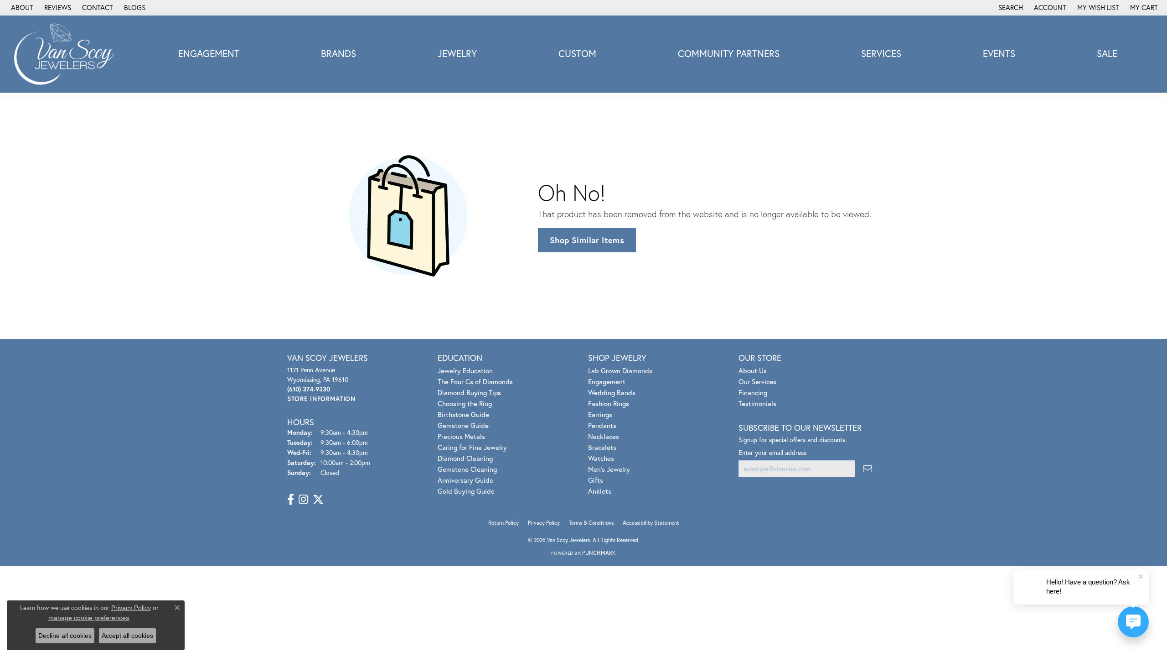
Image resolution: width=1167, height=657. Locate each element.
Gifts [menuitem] (595, 480)
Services (881, 53)
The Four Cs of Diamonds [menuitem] (475, 381)
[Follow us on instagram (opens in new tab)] (303, 499)
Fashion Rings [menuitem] (608, 403)
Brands (338, 53)
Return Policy (503, 522)
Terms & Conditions (591, 522)
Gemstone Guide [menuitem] (463, 425)
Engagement (208, 53)
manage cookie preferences (88, 617)
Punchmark (598, 552)
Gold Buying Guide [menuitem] (466, 490)
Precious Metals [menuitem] (461, 436)
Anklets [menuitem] (599, 490)
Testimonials (757, 403)
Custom (577, 53)
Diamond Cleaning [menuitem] (465, 458)
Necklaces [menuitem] (603, 436)
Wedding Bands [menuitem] (611, 392)
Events (999, 53)
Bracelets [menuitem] (602, 447)
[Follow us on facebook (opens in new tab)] (290, 499)
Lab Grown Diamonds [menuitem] (620, 370)
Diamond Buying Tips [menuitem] (469, 392)
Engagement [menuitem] (606, 381)
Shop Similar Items (587, 240)
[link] (21, 8)
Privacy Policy (544, 522)
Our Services (757, 381)
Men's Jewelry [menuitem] (609, 469)
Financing (752, 392)
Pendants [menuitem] (602, 425)
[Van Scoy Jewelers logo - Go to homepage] (66, 53)
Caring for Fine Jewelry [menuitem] (472, 447)
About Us (752, 370)
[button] (1010, 8)
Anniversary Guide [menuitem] (465, 480)
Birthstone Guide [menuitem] (463, 414)
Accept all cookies (127, 635)
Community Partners (729, 53)
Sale (1107, 53)
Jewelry (457, 53)
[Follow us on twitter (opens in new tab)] (318, 499)
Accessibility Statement (651, 522)
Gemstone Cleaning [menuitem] (467, 469)
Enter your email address (772, 452)
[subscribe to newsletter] (867, 468)
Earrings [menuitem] (600, 414)
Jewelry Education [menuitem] (465, 370)
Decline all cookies (65, 635)
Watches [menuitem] (601, 458)
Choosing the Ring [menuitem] (465, 403)
